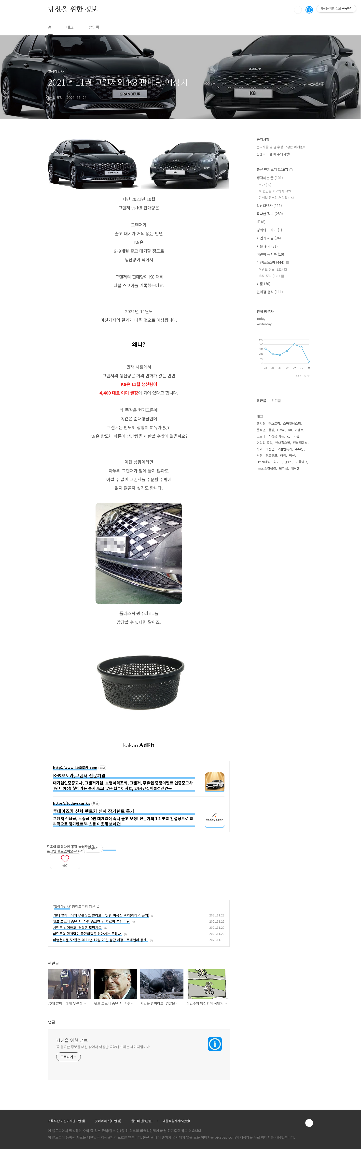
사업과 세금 (269, 238)
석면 (260, 455)
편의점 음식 (270, 291)
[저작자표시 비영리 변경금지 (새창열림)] (109, 849)
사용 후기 (267, 246)
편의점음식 (300, 442)
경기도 (278, 461)
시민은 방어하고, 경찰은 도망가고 (77, 927)
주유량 (299, 449)
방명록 (93, 27)
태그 (70, 27)
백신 (292, 455)
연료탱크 (271, 455)
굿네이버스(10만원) (108, 1121)
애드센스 (297, 468)
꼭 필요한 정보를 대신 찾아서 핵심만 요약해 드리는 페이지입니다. (103, 1046)
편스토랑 (274, 423)
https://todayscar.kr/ (71, 803)
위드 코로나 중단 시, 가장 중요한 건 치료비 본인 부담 (91, 921)
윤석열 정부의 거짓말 (276, 197)
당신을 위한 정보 (73, 9)
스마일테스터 (292, 423)
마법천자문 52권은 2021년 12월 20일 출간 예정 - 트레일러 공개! (100, 939)
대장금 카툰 (276, 436)
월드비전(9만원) (142, 1121)
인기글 (276, 400)
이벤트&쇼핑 (270, 262)
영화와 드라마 (269, 229)
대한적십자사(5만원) (176, 1121)
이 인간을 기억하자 (275, 191)
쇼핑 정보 (269, 275)
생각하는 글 (270, 177)
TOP (309, 1123)
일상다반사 (62, 906)
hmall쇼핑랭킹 (266, 468)
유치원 (261, 423)
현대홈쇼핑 (282, 442)
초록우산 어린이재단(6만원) (66, 1121)
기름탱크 (301, 461)
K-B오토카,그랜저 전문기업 (79, 775)
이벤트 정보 (271, 269)
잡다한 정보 (270, 213)
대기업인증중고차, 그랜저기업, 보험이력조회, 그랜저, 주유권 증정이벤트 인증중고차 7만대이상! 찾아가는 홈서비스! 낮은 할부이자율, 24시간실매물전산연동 (123, 785)
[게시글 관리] (59, 872)
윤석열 (261, 429)
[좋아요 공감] (65, 858)
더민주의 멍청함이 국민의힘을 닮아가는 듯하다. (87, 933)
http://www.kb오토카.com (75, 768)
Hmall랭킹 (264, 461)
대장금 (269, 449)
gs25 (288, 461)
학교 (260, 449)
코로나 (261, 436)
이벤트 (299, 429)
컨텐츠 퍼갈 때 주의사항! (273, 154)
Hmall (281, 429)
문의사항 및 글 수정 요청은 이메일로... (283, 147)
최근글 (261, 400)
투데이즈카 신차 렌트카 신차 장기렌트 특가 (93, 811)
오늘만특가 (284, 449)
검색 (298, 10)
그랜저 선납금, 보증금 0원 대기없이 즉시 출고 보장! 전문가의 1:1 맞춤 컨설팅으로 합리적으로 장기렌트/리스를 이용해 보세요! (123, 821)
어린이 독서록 (270, 254)
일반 (265, 184)
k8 (290, 429)
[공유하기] (53, 872)
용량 (271, 429)
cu (289, 436)
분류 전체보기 (272, 169)
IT (261, 221)
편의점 (283, 468)
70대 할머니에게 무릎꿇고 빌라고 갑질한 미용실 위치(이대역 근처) (101, 915)
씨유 (296, 436)
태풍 (283, 455)
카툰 (263, 283)
